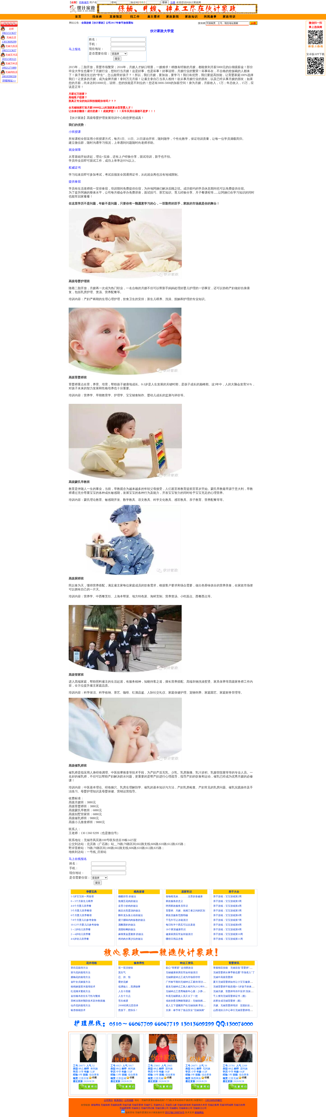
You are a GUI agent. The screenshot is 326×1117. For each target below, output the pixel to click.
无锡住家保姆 (184, 1105)
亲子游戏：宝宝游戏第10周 (228, 934)
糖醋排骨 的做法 (127, 896)
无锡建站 (173, 1108)
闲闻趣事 (210, 16)
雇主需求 (153, 16)
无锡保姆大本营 (199, 1105)
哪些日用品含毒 (174, 938)
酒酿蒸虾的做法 (126, 924)
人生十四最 (124, 991)
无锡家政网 (116, 1105)
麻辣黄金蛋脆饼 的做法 (130, 934)
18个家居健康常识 (176, 929)
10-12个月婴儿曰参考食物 (85, 924)
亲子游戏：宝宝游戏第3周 (227, 901)
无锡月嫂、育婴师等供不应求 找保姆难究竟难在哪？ (241, 991)
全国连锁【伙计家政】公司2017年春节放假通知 (107, 22)
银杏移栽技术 (78, 1010)
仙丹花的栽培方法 (80, 1005)
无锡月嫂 (126, 1105)
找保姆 (97, 16)
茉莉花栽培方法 (79, 967)
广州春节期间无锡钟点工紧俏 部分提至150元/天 (192, 981)
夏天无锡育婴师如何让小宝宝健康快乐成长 (236, 981)
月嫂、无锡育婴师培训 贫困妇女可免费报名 (237, 1005)
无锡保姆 (105, 1105)
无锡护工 (148, 1105)
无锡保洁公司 (200, 1108)
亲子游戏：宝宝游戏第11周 (228, 938)
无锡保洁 (135, 1108)
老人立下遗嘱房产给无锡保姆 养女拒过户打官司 (192, 1005)
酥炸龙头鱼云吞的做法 (130, 915)
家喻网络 (95, 1105)
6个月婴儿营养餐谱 (81, 915)
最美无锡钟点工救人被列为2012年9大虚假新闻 (191, 986)
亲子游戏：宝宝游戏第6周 (227, 915)
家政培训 (229, 16)
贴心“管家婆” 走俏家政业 (179, 967)
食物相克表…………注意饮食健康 (184, 896)
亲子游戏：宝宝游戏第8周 (227, 924)
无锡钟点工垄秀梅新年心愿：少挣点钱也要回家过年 (194, 991)
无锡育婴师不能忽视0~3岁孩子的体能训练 (236, 986)
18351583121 (9, 59)
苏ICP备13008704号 (175, 1112)
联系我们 (118, 1100)
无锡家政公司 (185, 1108)
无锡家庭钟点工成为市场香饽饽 (183, 977)
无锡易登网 (125, 1108)
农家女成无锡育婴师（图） (228, 1000)
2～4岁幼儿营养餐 (81, 934)
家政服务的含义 (174, 901)
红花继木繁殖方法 (80, 991)
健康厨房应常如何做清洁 (179, 934)
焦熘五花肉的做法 (128, 901)
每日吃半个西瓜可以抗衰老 (180, 924)
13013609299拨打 (213, 1100)
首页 (78, 16)
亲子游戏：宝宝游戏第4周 (227, 905)
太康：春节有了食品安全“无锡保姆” (185, 1010)
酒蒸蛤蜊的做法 (126, 929)
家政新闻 (172, 16)
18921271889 (9, 67)
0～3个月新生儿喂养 (82, 901)
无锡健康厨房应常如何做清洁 (182, 972)
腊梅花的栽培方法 (80, 977)
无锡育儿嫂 (171, 1105)
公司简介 (108, 1100)
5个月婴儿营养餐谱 (81, 910)
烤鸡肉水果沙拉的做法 (130, 938)
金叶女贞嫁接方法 (80, 981)
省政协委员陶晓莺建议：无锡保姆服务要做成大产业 (194, 1000)
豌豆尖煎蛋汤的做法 (129, 910)
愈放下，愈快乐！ (128, 1010)
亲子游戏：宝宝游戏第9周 (227, 929)
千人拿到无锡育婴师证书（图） (230, 996)
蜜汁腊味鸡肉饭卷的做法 (131, 920)
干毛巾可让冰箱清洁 (177, 920)
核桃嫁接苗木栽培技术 (83, 986)
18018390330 (9, 76)
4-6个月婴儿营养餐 (81, 905)
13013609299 (9, 41)
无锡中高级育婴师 (223, 977)
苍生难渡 (123, 1000)
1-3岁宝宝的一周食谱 (82, 896)
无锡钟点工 (159, 1105)
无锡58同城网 (226, 1105)
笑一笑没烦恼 (125, 967)
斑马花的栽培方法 (80, 972)
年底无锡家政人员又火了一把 (182, 996)
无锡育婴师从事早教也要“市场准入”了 (234, 972)
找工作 (135, 16)
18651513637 (9, 33)
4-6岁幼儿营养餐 (80, 938)
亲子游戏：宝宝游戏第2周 (227, 896)
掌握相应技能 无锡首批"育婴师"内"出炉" (236, 967)
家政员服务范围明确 (177, 915)
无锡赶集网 (213, 1105)
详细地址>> (9, 80)
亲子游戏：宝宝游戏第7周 (227, 920)
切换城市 (84, 2)
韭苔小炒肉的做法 (128, 905)
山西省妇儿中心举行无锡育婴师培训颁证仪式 (237, 1010)
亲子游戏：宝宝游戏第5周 (227, 910)
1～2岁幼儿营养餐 (81, 929)
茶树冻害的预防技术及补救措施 (88, 1000)
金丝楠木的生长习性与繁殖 (85, 996)
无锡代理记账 (148, 1108)
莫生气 (122, 972)
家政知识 (191, 16)
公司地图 (128, 1100)
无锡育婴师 (137, 1105)
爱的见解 (123, 981)
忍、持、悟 (124, 977)
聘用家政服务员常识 (177, 905)
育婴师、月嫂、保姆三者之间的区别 (185, 910)
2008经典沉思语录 (128, 1005)
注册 (172, 2)
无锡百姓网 (239, 1105)
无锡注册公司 (162, 1108)
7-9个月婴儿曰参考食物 (83, 920)
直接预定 (116, 16)
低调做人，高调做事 (129, 986)
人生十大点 (124, 996)
